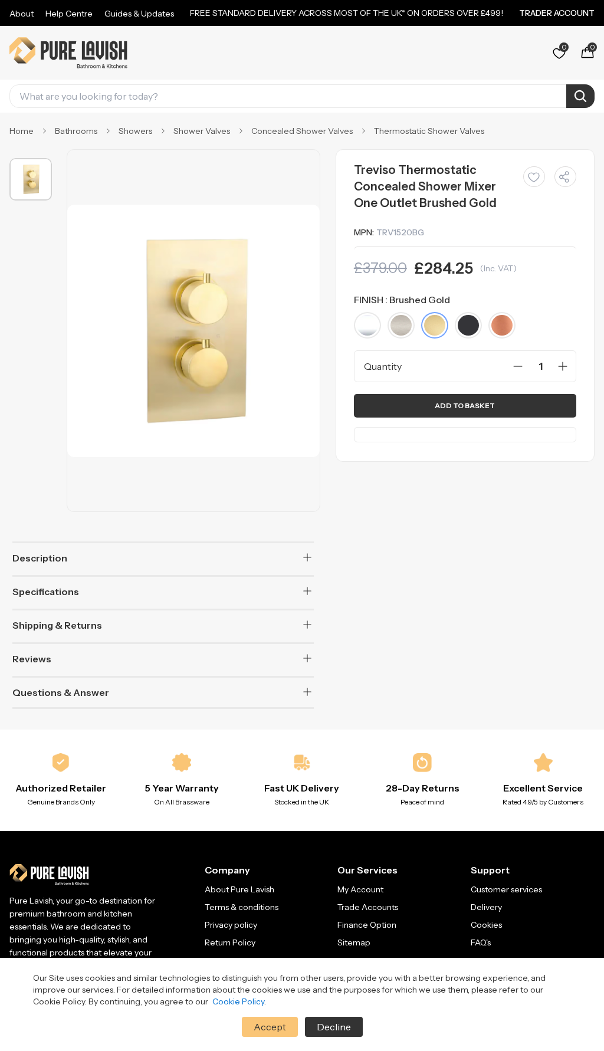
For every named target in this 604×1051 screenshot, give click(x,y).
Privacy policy (231, 924)
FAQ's (481, 942)
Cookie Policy (238, 1001)
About (21, 13)
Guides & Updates (139, 13)
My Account (360, 889)
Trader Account (557, 13)
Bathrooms (76, 131)
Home (21, 131)
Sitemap (353, 942)
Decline (334, 1027)
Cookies (486, 924)
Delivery (486, 907)
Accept (270, 1027)
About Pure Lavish (239, 889)
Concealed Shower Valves (302, 131)
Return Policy (230, 942)
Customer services (506, 889)
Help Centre (69, 13)
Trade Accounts (367, 907)
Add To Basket (465, 405)
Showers (135, 131)
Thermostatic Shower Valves (429, 131)
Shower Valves (201, 131)
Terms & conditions (241, 907)
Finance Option (366, 924)
